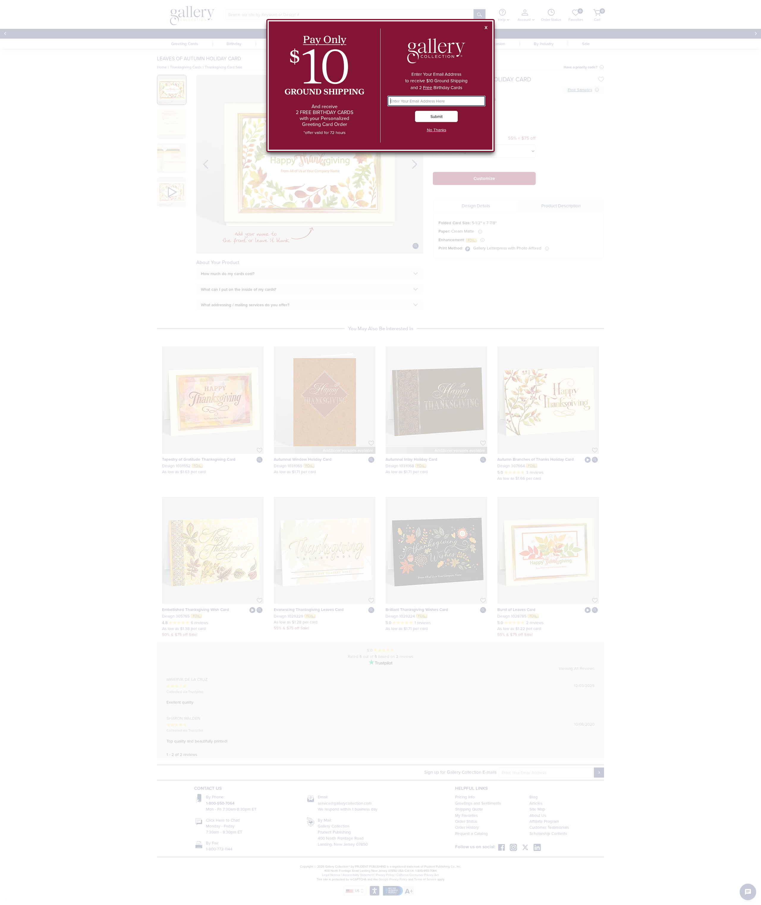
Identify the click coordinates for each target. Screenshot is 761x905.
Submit (436, 116)
